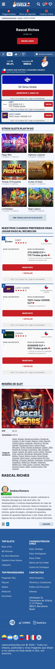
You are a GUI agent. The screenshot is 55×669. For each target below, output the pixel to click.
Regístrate (27, 267)
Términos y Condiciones (40, 582)
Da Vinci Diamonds (10, 556)
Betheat (15, 460)
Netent (5, 587)
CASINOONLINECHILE (9, 18)
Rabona (35, 441)
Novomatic (7, 596)
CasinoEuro (32, 450)
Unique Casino (36, 467)
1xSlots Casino (18, 443)
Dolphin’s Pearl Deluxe (12, 560)
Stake (14, 439)
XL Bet (22, 441)
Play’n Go (29, 34)
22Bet (27, 467)
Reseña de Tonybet (20, 450)
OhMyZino (26, 462)
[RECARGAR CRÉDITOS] (10, 54)
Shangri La (37, 443)
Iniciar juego (27, 41)
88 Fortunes (7, 551)
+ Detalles (27, 273)
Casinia (21, 452)
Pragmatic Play (9, 578)
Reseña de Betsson (33, 447)
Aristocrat (6, 591)
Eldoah (45, 447)
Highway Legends (36, 155)
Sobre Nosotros (36, 578)
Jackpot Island (36, 458)
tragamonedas (44, 509)
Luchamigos (7, 209)
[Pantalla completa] (3, 54)
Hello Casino (27, 464)
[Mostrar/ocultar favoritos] (50, 4)
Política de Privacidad (39, 587)
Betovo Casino (31, 456)
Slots (20, 18)
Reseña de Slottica (32, 439)
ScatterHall (48, 460)
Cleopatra (6, 565)
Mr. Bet (45, 443)
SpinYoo (20, 454)
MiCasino (16, 447)
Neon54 (47, 441)
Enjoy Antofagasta (37, 553)
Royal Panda (42, 456)
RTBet (23, 447)
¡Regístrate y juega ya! (27, 93)
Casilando (29, 443)
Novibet (15, 445)
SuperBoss (16, 462)
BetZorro (31, 460)
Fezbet (28, 441)
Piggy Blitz (7, 155)
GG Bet (45, 454)
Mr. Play (46, 458)
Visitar (48, 104)
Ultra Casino (25, 458)
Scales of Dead (35, 182)
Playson (5, 582)
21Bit (50, 447)
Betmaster (38, 454)
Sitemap (33, 591)
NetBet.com (17, 464)
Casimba (15, 458)
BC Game (28, 452)
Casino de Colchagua (39, 567)
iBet (39, 450)
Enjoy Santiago (36, 549)
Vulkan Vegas (39, 445)
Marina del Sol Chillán (39, 562)
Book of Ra (7, 546)
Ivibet (41, 441)
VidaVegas (42, 462)
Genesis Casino (18, 467)
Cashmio (36, 464)
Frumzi (21, 456)
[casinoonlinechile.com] (21, 4)
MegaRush (28, 454)
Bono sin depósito (27, 14)
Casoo (14, 452)
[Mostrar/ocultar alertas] (38, 4)
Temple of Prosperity (11, 182)
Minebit (34, 462)
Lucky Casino (38, 452)
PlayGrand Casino (26, 445)
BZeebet (45, 450)
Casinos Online (46, 14)
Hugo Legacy (34, 209)
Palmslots (39, 460)
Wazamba (45, 464)
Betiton (15, 456)
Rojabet (21, 439)
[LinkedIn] (7, 524)
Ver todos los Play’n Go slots (27, 218)
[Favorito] (23, 54)
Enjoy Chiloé (34, 558)
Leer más (46, 524)
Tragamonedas (9, 14)
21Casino (23, 460)
